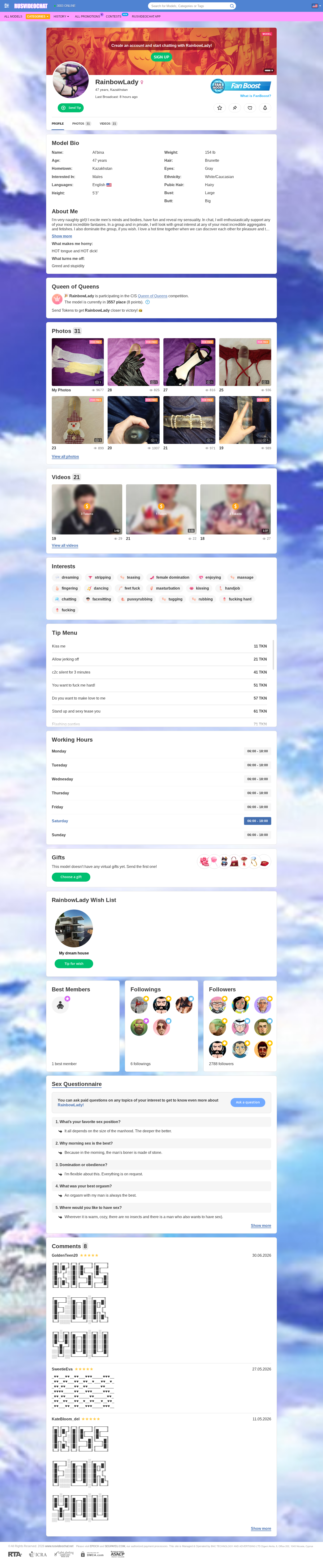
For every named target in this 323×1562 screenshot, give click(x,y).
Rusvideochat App (146, 16)
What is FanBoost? (255, 96)
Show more (62, 236)
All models (13, 16)
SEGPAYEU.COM (115, 1546)
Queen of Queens (152, 296)
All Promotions (87, 16)
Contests (113, 16)
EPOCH (94, 1546)
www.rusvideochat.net (59, 1546)
